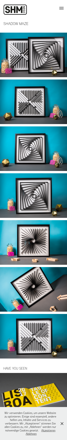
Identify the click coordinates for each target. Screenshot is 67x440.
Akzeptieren (48, 430)
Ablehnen (31, 434)
